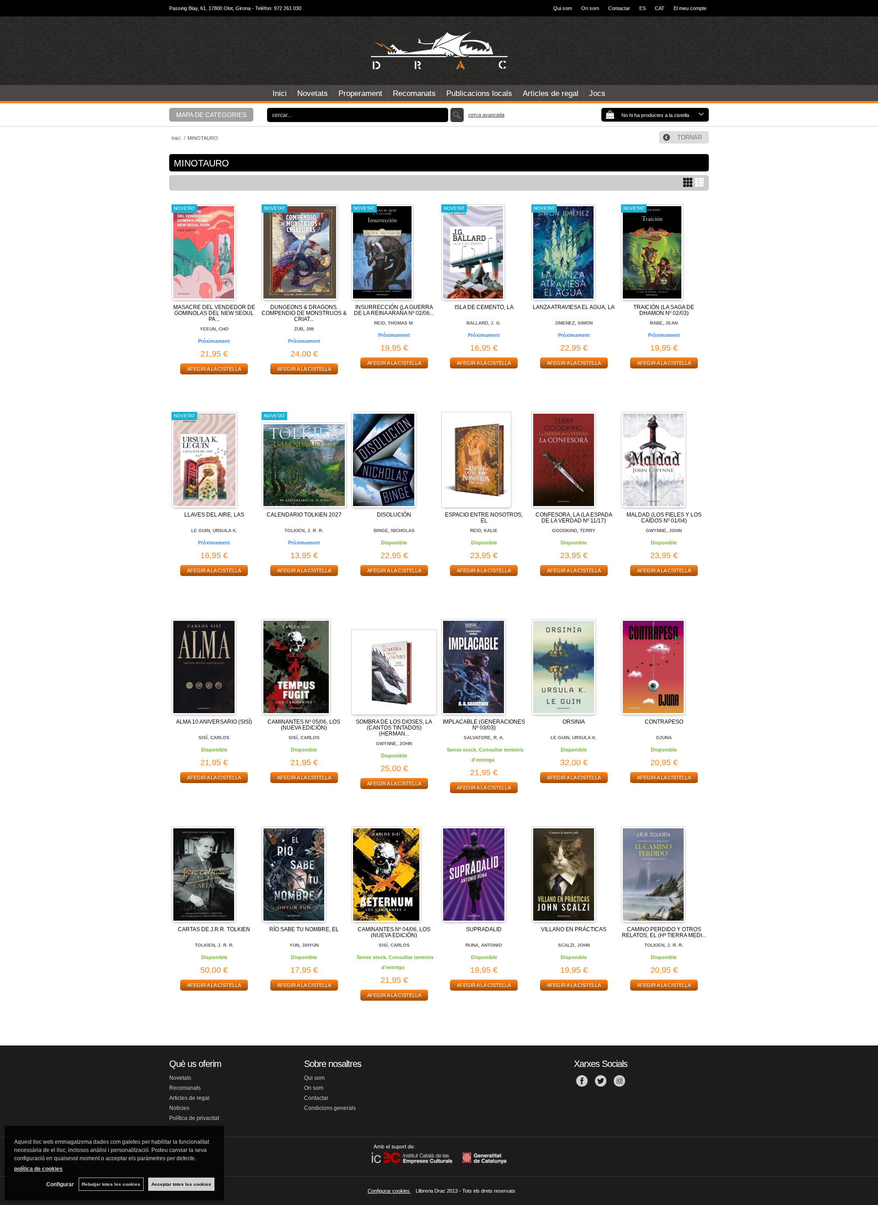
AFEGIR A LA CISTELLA (214, 369)
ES (642, 8)
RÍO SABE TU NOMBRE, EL (304, 929)
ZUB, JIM (304, 328)
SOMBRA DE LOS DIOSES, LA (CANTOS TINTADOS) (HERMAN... (394, 728)
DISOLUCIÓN (394, 515)
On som (590, 8)
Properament (360, 93)
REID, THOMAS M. (394, 322)
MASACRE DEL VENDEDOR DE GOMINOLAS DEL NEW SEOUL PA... (214, 313)
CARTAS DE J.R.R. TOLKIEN (214, 929)
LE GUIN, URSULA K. (214, 530)
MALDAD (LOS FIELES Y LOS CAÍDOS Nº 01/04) (663, 518)
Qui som (562, 8)
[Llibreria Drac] (439, 50)
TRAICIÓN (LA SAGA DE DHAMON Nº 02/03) (663, 310)
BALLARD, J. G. (483, 322)
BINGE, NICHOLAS (394, 530)
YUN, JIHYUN (304, 945)
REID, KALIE (484, 530)
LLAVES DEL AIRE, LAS (214, 515)
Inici (280, 93)
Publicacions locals (479, 93)
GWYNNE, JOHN (664, 530)
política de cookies (38, 1169)
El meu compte (690, 8)
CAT (659, 8)
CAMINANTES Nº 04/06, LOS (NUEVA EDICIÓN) (394, 932)
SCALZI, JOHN (574, 945)
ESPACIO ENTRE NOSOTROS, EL (484, 518)
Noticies (179, 1108)
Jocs (597, 93)
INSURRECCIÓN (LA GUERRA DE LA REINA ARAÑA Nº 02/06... (394, 310)
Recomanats (414, 93)
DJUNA (664, 737)
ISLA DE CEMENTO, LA (484, 307)
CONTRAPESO (664, 722)
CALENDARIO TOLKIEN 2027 (304, 515)
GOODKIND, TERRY (573, 530)
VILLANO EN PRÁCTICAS (573, 929)
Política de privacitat (194, 1118)
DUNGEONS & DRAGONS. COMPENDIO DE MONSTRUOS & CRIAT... (304, 313)
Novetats (312, 93)
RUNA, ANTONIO (484, 945)
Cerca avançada (486, 114)
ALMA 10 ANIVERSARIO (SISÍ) (214, 722)
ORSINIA (573, 722)
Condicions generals (330, 1108)
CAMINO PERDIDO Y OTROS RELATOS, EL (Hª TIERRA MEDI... (664, 932)
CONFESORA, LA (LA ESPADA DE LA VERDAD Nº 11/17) (573, 518)
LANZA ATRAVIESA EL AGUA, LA (574, 307)
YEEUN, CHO (214, 328)
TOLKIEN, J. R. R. (303, 530)
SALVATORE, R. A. (484, 737)
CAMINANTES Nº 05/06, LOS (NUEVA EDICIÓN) (304, 725)
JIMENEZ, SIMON (574, 322)
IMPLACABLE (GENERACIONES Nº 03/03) (484, 725)
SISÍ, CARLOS (214, 737)
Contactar (619, 8)
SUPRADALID (484, 929)
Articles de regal (550, 93)
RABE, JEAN (664, 322)
